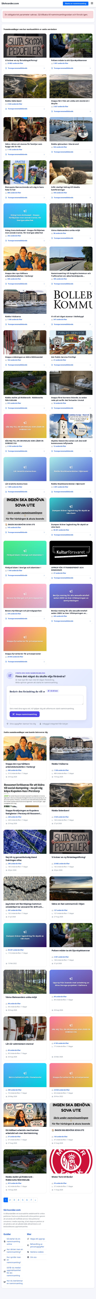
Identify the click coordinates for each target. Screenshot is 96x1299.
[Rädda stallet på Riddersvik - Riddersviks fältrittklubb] (25, 391)
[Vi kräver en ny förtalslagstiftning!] (25, 52)
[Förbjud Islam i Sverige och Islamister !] (25, 559)
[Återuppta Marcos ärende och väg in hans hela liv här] (25, 180)
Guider (7, 1234)
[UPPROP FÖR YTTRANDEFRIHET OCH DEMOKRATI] (71, 561)
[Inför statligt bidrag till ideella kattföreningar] (71, 180)
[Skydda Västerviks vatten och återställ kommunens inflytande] (71, 434)
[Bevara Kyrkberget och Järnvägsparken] (25, 602)
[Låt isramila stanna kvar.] (25, 476)
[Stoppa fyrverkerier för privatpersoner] (25, 646)
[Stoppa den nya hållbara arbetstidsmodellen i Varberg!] (25, 267)
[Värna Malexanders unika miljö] (71, 222)
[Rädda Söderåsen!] (25, 93)
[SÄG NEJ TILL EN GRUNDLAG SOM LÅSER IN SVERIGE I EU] (25, 434)
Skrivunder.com (10, 3)
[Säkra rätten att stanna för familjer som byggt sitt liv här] (25, 137)
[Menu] (91, 3)
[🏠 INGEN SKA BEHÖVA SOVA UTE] (25, 516)
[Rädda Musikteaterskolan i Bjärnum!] (71, 476)
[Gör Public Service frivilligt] (71, 349)
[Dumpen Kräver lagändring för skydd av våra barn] (71, 518)
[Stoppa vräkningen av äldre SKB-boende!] (25, 349)
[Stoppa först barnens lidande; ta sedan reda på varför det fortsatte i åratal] (71, 391)
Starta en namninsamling (75, 3)
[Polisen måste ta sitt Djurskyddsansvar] (71, 52)
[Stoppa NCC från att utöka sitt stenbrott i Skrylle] (71, 94)
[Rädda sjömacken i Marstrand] (71, 136)
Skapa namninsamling (26, 714)
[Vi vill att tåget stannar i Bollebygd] (71, 308)
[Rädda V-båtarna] (25, 308)
